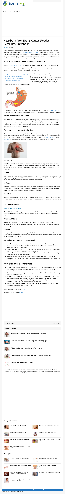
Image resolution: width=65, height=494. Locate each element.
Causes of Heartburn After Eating (13, 76)
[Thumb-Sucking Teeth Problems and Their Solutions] (35, 428)
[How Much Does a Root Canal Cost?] (35, 435)
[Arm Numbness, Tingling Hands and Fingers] (6, 468)
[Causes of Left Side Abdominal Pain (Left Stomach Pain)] (6, 461)
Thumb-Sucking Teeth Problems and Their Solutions (49, 426)
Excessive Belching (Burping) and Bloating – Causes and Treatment (20, 479)
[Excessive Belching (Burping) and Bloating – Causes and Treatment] (6, 482)
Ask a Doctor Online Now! (12, 208)
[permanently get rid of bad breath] (6, 428)
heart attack (7, 139)
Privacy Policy (53, 1)
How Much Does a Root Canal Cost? (47, 432)
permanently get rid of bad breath (18, 425)
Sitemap (21, 491)
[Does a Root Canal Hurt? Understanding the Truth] (35, 442)
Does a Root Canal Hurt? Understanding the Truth (49, 440)
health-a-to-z (13, 9)
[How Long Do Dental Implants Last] (6, 435)
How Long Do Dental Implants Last (18, 432)
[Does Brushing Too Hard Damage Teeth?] (6, 442)
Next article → (56, 323)
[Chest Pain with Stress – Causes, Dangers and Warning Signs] (7, 343)
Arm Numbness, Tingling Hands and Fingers (20, 465)
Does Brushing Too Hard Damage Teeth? (19, 439)
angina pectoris (50, 137)
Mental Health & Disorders (11, 11)
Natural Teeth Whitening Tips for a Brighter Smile (20, 446)
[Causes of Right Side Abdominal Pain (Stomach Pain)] (35, 468)
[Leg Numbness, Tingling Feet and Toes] (35, 461)
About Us (39, 1)
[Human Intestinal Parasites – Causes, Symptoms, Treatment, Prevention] (6, 475)
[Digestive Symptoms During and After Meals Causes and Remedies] (7, 357)
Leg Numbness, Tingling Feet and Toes (48, 458)
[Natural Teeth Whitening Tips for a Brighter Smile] (6, 449)
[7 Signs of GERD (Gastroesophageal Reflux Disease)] (7, 350)
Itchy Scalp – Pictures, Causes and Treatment (49, 472)
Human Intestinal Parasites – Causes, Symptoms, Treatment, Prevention (19, 472)
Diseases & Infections (26, 9)
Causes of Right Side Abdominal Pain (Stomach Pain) (48, 466)
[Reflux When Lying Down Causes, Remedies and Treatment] (7, 335)
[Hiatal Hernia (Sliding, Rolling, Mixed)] (7, 365)
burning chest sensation (16, 65)
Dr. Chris (11, 47)
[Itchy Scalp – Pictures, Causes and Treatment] (35, 475)
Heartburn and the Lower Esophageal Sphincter (17, 75)
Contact (59, 1)
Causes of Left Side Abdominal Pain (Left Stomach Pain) (19, 459)
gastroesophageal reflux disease (30, 52)
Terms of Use (46, 1)
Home (34, 1)
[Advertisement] (32, 25)
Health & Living (39, 9)
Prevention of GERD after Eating (13, 80)
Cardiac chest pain (54, 110)
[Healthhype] (14, 3)
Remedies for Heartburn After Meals (14, 78)
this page (28, 373)
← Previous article (10, 323)
